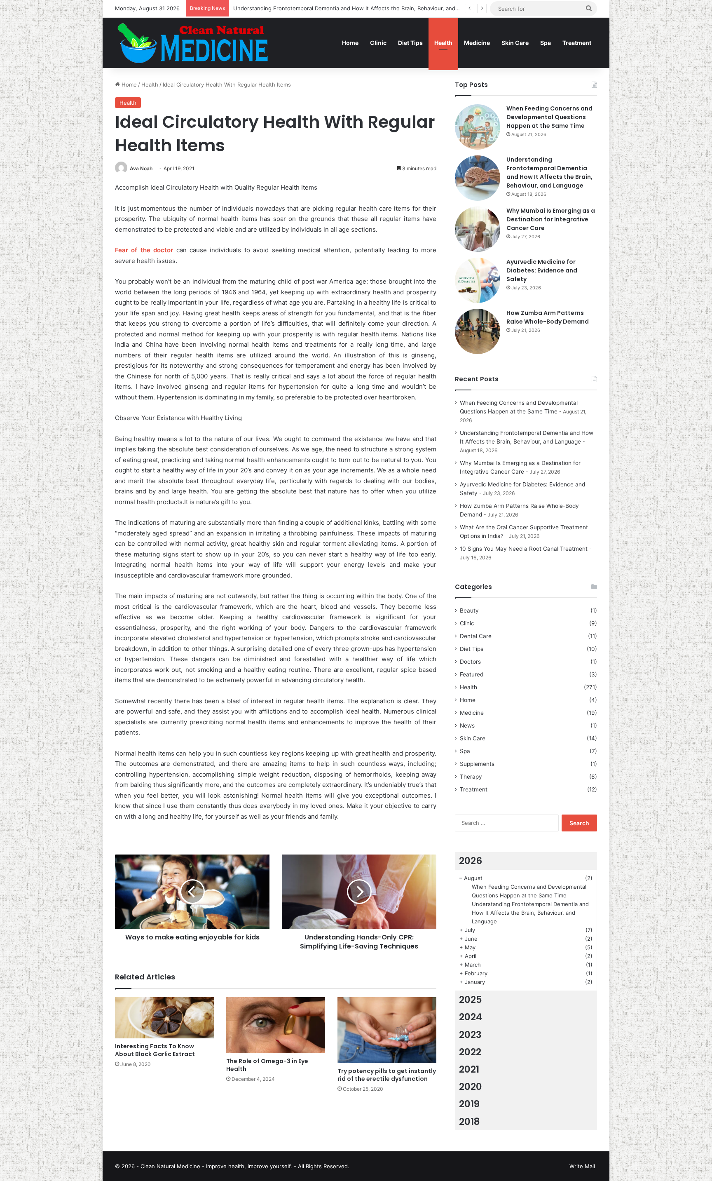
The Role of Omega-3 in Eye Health (267, 1065)
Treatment (576, 42)
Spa (545, 42)
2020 (470, 1086)
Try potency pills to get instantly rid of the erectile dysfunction (386, 1075)
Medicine (477, 42)
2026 (470, 860)
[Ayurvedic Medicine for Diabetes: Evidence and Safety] (477, 280)
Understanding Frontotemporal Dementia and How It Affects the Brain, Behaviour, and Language (357, 8)
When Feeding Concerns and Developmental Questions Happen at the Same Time (549, 117)
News (467, 725)
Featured (471, 674)
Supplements (477, 764)
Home (350, 42)
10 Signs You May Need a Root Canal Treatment (524, 548)
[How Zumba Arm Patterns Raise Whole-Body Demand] (477, 331)
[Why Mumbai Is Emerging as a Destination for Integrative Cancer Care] (477, 229)
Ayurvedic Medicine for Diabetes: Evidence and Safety (541, 270)
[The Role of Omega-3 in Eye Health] (275, 1025)
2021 (469, 1069)
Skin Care (515, 42)
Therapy (471, 776)
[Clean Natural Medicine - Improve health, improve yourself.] (192, 42)
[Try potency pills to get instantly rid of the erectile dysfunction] (386, 1030)
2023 (470, 1034)
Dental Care (476, 636)
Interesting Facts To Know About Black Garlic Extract (155, 1050)
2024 (470, 1017)
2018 (469, 1121)
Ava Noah (141, 168)
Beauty (469, 610)
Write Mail (582, 1166)
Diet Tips (410, 42)
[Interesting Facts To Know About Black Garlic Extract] (164, 1017)
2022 (470, 1052)
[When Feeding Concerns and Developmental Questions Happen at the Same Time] (477, 127)
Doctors (470, 661)
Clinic (378, 42)
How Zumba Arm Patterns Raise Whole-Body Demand (547, 317)
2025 (470, 999)
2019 (469, 1104)
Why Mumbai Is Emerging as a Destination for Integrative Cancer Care (550, 219)
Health (443, 42)
